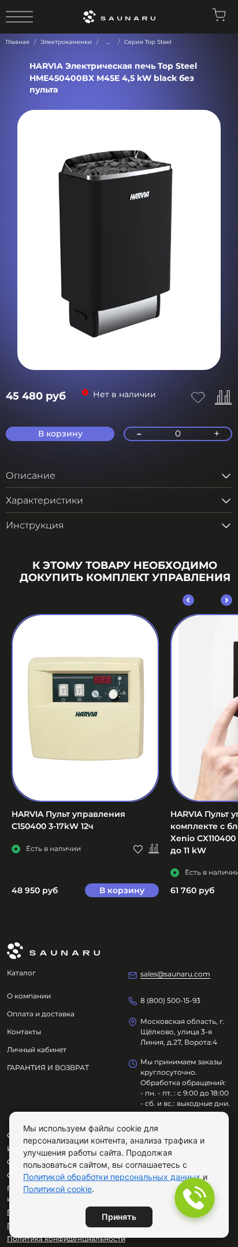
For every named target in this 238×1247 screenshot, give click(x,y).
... (108, 42)
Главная (17, 42)
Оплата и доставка (41, 1013)
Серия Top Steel (148, 42)
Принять (119, 1217)
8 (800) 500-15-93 (170, 1000)
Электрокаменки (66, 42)
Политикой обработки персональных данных (111, 1177)
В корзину (121, 890)
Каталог (21, 972)
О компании (29, 995)
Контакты (24, 1031)
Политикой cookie (57, 1189)
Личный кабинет (36, 1049)
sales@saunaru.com (175, 974)
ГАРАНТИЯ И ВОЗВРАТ (48, 1067)
